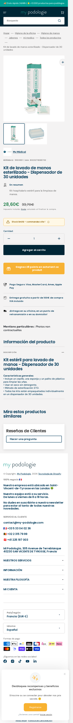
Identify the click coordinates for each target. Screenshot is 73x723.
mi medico (28, 37)
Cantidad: (8, 224)
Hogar (6, 33)
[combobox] (34, 21)
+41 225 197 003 (17, 533)
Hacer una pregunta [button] (23, 432)
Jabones (13, 37)
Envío (23, 202)
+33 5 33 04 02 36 (19, 522)
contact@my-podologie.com (23, 516)
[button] (4, 12)
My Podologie (24, 467)
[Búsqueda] (60, 20)
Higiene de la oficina (25, 33)
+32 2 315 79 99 (17, 527)
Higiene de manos (50, 33)
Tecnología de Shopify (49, 467)
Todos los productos (50, 37)
